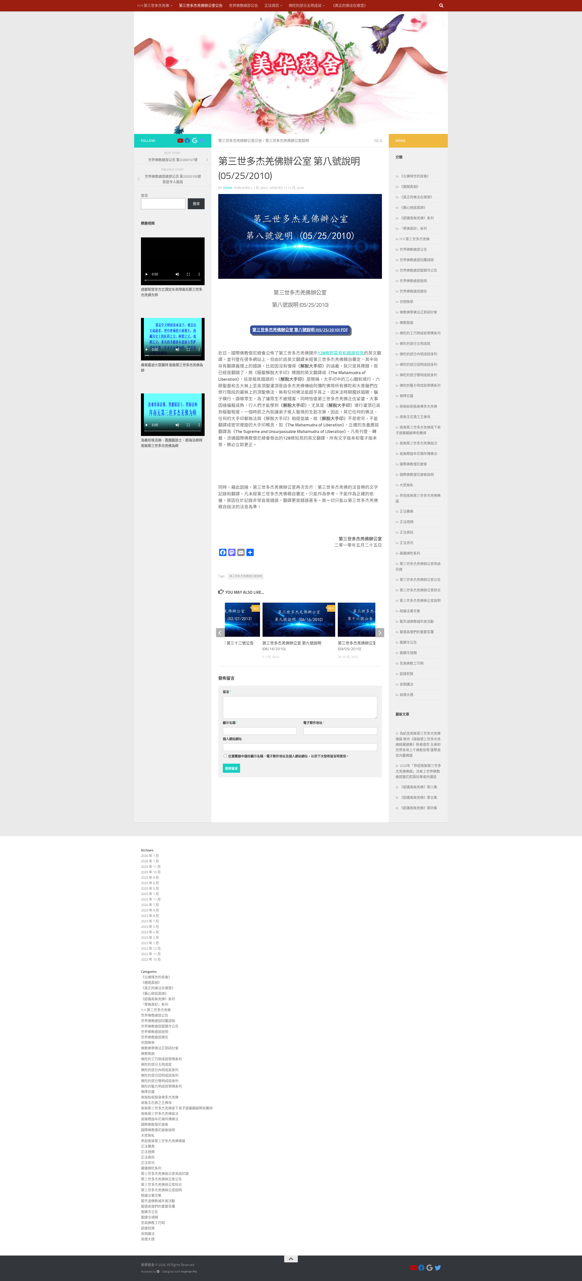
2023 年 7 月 (150, 921)
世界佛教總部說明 (413, 281)
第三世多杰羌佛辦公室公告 (201, 5)
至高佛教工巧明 (412, 663)
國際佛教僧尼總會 (413, 464)
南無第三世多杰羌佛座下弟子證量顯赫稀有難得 (177, 1108)
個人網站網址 (232, 739)
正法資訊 (271, 5)
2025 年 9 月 (150, 878)
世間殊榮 (406, 302)
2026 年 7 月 (150, 856)
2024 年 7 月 (150, 905)
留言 (227, 692)
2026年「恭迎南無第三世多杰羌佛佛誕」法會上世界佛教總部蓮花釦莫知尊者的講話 (418, 771)
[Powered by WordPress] (158, 1271)
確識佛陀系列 (410, 553)
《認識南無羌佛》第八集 (418, 787)
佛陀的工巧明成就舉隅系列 (420, 333)
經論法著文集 (410, 611)
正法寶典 (406, 511)
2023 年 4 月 (150, 932)
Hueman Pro (189, 1271)
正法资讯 (406, 543)
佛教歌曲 (406, 323)
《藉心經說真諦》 (413, 208)
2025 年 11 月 (151, 867)
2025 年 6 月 (150, 883)
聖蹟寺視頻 (408, 653)
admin (227, 188)
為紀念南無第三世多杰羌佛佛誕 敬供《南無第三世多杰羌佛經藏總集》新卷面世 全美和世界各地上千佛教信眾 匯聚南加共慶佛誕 (418, 744)
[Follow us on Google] (194, 140)
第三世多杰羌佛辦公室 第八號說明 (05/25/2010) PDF (300, 329)
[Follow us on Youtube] (180, 140)
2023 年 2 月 (150, 938)
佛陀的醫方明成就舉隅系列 (420, 385)
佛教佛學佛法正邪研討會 (418, 312)
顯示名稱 (230, 723)
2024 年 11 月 (151, 899)
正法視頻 (406, 522)
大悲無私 (406, 485)
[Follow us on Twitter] (202, 140)
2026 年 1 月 (150, 861)
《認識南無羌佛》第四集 (418, 808)
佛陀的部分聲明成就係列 (418, 375)
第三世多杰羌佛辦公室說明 (287, 140)
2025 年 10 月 (151, 872)
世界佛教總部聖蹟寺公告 (418, 270)
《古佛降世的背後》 (415, 176)
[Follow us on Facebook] (187, 140)
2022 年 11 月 (151, 954)
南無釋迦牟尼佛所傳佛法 (418, 454)
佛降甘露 (406, 396)
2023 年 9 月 (150, 910)
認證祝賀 (406, 674)
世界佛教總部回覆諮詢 (417, 260)
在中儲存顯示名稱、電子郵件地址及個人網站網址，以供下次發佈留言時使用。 (288, 756)
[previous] (220, 632)
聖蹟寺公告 (408, 642)
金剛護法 (406, 684)
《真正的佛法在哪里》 (349, 5)
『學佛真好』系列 (413, 229)
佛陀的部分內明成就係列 (418, 354)
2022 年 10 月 (151, 959)
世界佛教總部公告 (243, 5)
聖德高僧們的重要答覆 (417, 632)
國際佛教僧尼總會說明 (417, 475)
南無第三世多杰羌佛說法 (418, 443)
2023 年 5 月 (150, 927)
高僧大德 (406, 695)
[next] (379, 632)
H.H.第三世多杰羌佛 (153, 5)
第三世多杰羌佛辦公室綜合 (420, 590)
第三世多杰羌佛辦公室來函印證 (165, 1174)
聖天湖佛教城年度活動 (417, 621)
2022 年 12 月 (151, 948)
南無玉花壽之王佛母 (415, 417)
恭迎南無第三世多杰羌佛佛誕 (163, 1141)
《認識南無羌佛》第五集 (418, 797)
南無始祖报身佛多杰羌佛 (418, 406)
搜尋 (144, 196)
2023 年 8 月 (150, 916)
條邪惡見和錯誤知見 (341, 353)
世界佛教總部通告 (413, 291)
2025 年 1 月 (150, 894)
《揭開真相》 (410, 187)
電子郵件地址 (313, 723)
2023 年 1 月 (150, 943)
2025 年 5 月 (150, 888)
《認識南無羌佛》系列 (417, 218)
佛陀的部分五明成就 (305, 5)
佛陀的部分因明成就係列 (418, 364)
